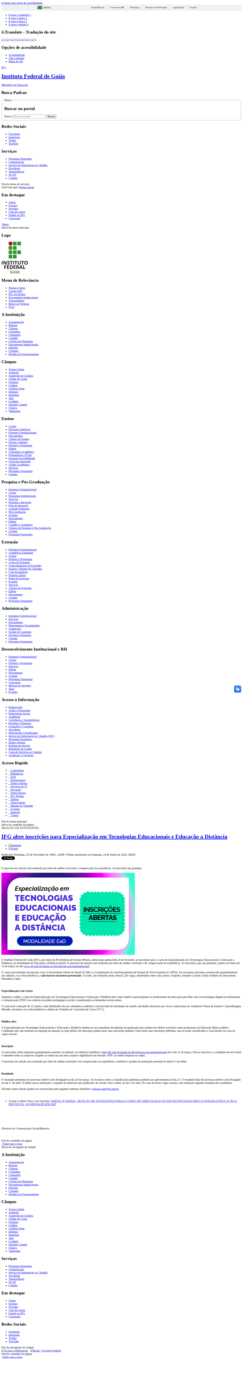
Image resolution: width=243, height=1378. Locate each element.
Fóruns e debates (18, 442)
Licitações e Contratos (21, 726)
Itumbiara (14, 395)
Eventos (13, 515)
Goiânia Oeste (17, 388)
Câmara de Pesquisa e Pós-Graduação (30, 528)
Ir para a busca (18, 21)
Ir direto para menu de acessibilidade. (22, 2)
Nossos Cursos (17, 287)
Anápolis (14, 372)
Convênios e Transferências (24, 720)
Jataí (11, 398)
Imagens (15, 812)
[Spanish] (28, 39)
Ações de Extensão (19, 562)
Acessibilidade (17, 55)
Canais (193, 7)
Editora (14, 799)
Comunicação (16, 161)
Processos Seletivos (19, 429)
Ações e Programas (19, 710)
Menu (5, 224)
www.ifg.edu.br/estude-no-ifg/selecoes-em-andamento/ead (56, 966)
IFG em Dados (17, 294)
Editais (12, 448)
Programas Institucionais (22, 495)
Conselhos (14, 331)
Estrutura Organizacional (22, 432)
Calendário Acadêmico (21, 451)
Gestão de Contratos (20, 631)
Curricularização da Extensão (25, 565)
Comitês (13, 338)
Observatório (17, 802)
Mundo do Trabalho (21, 805)
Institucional (15, 707)
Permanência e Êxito (20, 455)
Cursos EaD (15, 291)
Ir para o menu (18, 18)
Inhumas (13, 391)
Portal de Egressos (19, 578)
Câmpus (13, 328)
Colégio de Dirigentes (21, 341)
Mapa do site (16, 61)
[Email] (13, 848)
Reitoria (13, 325)
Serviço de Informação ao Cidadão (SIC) (31, 736)
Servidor (13, 208)
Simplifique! (97, 7)
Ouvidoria (14, 168)
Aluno (12, 202)
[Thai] (33, 39)
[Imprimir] (15, 845)
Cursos (12, 426)
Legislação (178, 7)
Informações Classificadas (23, 732)
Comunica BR (117, 7)
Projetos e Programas (20, 445)
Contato (13, 178)
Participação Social (19, 713)
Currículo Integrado (20, 461)
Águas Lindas (16, 369)
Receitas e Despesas (20, 635)
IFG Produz (17, 796)
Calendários (17, 770)
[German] (19, 39)
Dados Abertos (17, 742)
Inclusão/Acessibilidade (22, 458)
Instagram (14, 1334)
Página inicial (26, 187)
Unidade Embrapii (19, 508)
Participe (134, 7)
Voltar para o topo (11, 1143)
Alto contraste (16, 58)
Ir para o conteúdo (20, 14)
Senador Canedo (18, 404)
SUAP (12, 174)
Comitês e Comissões (21, 524)
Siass (11, 688)
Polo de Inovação (18, 505)
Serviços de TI (18, 786)
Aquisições (15, 628)
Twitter (13, 1338)
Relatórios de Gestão (20, 748)
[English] (9, 39)
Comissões (15, 334)
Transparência (16, 171)
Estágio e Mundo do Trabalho (25, 568)
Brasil (47, 7)
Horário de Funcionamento (24, 354)
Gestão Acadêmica (19, 464)
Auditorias (14, 716)
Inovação (15, 789)
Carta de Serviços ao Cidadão (25, 752)
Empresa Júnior (17, 575)
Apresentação (16, 322)
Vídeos (14, 815)
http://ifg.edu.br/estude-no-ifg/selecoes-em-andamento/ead (134, 1052)
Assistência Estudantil (21, 552)
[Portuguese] (3, 39)
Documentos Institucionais (23, 297)
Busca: (8, 116)
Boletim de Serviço (19, 745)
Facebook (14, 1331)
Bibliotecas (16, 773)
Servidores (14, 729)
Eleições (13, 347)
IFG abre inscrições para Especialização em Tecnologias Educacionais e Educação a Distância (114, 836)
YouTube (14, 1341)
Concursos (14, 218)
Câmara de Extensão (20, 588)
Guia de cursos (17, 211)
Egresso (13, 205)
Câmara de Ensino (19, 439)
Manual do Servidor (20, 685)
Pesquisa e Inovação (20, 502)
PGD (11, 307)
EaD (13, 776)
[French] (14, 39)
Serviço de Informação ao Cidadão (28, 165)
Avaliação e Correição (21, 755)
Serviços (13, 467)
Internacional (17, 780)
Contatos (14, 350)
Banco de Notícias (19, 303)
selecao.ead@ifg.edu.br (105, 1088)
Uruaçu (13, 407)
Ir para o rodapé (18, 24)
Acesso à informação (156, 7)
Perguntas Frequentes (21, 471)
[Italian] (24, 39)
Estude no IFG (17, 215)
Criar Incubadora (18, 572)
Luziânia (13, 401)
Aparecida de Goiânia (21, 375)
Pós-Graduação (17, 511)
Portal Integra (18, 792)
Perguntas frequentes (20, 158)
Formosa (13, 382)
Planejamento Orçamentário (24, 625)
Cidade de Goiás (18, 378)
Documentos (16, 435)
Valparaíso (14, 411)
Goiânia (13, 385)
